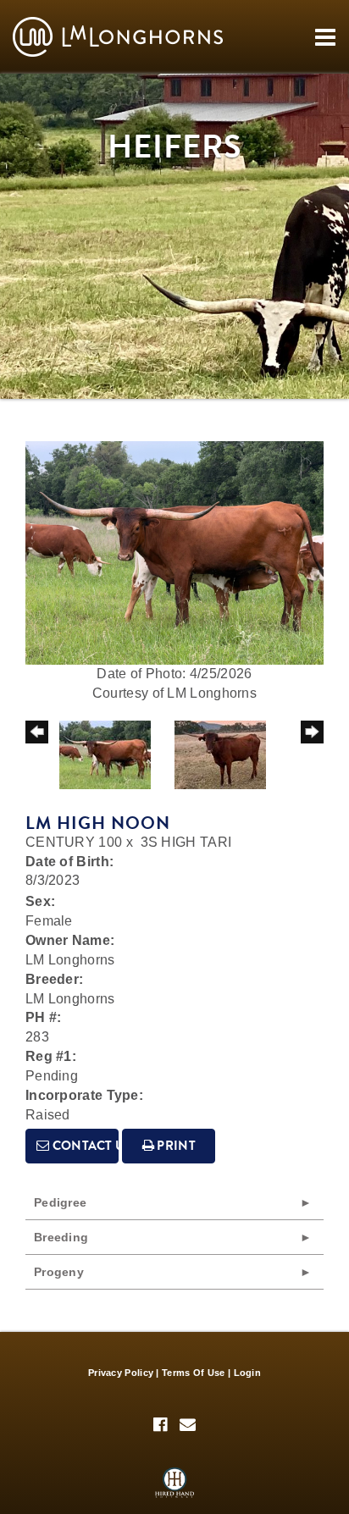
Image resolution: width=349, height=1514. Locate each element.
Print (175, 1145)
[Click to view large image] (174, 551)
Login (248, 1373)
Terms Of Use (193, 1373)
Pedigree (60, 1202)
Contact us (84, 1145)
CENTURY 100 (73, 842)
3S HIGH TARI (186, 842)
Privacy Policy (120, 1373)
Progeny (59, 1272)
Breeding (61, 1237)
